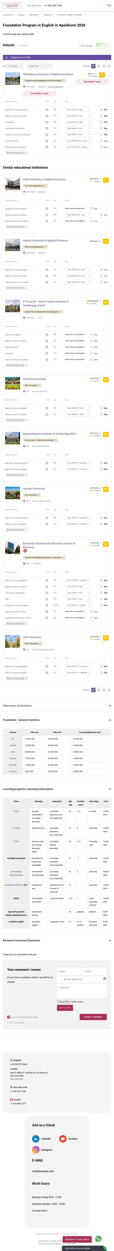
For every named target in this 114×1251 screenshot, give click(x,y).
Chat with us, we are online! (77, 1248)
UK (13, 739)
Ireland (13, 745)
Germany (13, 771)
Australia (13, 765)
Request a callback (77, 1239)
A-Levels (16, 828)
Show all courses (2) (15, 420)
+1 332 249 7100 (53, 5)
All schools (65, 1234)
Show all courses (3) (15, 227)
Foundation (9, 885)
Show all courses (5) (15, 365)
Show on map (86, 46)
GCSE (16, 811)
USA (13, 752)
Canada (13, 758)
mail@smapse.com (43, 1171)
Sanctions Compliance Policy (47, 1234)
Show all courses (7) (15, 153)
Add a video (65, 1008)
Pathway (19, 885)
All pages (74, 1234)
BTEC (16, 841)
